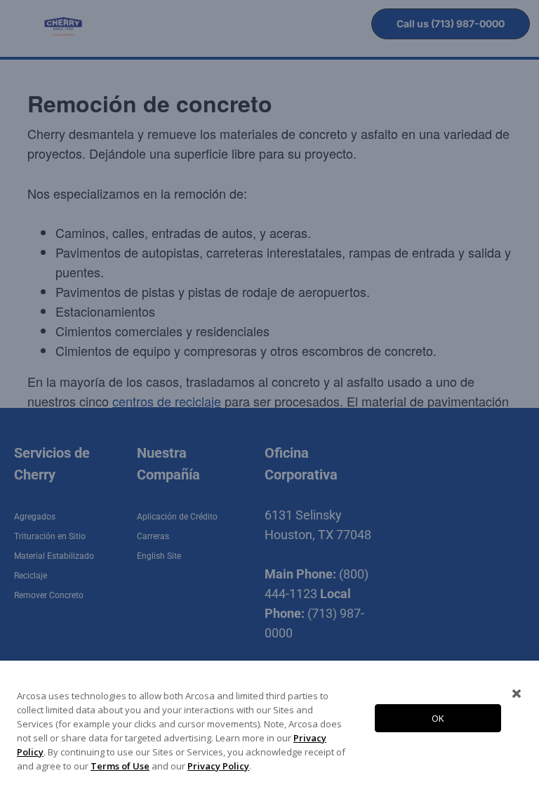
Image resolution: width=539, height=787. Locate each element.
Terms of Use (120, 766)
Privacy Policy (218, 766)
